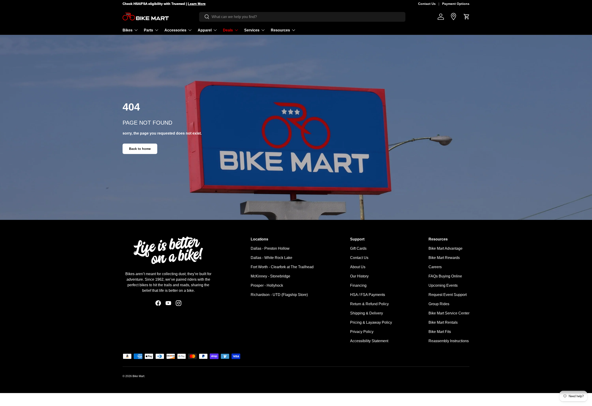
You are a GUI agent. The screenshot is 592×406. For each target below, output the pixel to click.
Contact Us (427, 4)
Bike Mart (138, 376)
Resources (280, 30)
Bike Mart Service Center (449, 313)
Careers (435, 267)
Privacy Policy (361, 332)
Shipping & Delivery (366, 313)
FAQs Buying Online (445, 276)
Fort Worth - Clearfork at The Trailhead (282, 267)
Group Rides (439, 304)
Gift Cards (358, 248)
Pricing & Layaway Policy (371, 322)
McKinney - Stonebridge (270, 276)
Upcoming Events (443, 285)
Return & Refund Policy (369, 304)
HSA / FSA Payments (367, 295)
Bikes (128, 30)
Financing (358, 285)
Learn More (192, 4)
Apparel (205, 30)
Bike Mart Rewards (444, 258)
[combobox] (302, 17)
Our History (359, 276)
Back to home (140, 149)
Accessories (175, 30)
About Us (357, 267)
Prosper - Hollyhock (267, 285)
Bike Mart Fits (440, 332)
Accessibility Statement (369, 341)
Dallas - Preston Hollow (270, 248)
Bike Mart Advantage (445, 248)
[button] (467, 17)
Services (251, 30)
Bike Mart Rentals (443, 322)
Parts (148, 30)
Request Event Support (448, 295)
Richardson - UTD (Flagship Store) (279, 295)
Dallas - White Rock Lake (271, 258)
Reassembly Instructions (449, 341)
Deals (228, 30)
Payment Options (455, 4)
